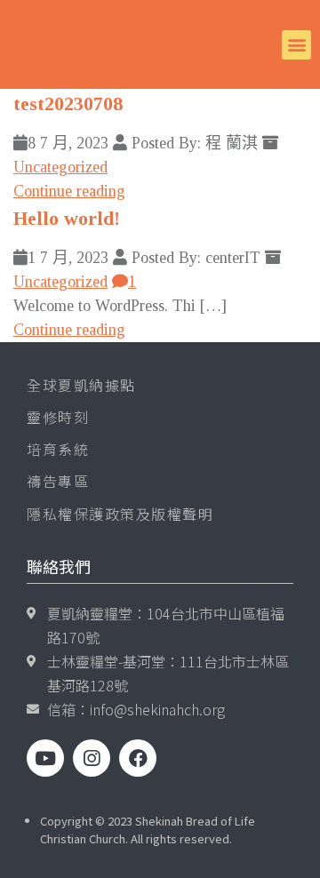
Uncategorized (60, 167)
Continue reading (69, 191)
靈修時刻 (58, 416)
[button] (296, 45)
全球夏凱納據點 (81, 384)
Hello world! (66, 218)
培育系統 (58, 448)
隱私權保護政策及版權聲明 (120, 513)
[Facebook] (137, 758)
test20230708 (68, 103)
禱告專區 (58, 480)
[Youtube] (45, 758)
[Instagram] (91, 758)
